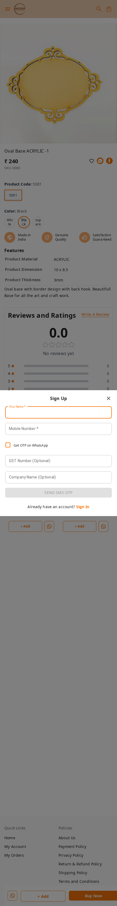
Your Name (17, 406)
